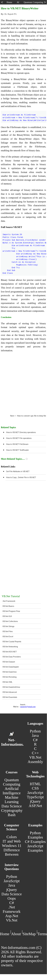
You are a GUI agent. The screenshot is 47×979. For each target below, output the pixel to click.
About (16, 934)
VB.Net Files (7, 631)
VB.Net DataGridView (11, 687)
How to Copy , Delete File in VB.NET (21, 477)
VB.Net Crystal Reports (11, 642)
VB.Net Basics (8, 606)
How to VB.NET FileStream (17, 444)
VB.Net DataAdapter (10, 667)
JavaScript (35, 792)
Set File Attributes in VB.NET (17, 471)
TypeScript (35, 797)
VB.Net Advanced (9, 692)
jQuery (35, 801)
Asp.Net (11, 916)
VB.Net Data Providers (11, 657)
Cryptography (12, 810)
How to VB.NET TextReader (17, 450)
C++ (35, 753)
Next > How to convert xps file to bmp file (28, 416)
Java (35, 735)
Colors (11, 837)
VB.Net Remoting (9, 677)
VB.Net (35, 757)
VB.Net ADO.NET (9, 652)
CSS (35, 788)
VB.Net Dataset (8, 662)
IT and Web (12, 841)
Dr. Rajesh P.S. (10, 14)
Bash (11, 815)
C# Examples (35, 841)
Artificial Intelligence (12, 790)
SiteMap (29, 934)
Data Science (11, 806)
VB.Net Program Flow (11, 611)
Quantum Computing (11, 782)
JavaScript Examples (35, 848)
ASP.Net (35, 806)
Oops (12, 898)
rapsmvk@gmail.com (28, 707)
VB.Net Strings (8, 626)
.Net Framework (8, 601)
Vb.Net (11, 920)
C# (35, 740)
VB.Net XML (7, 682)
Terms (42, 934)
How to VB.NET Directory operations (21, 432)
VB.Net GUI (7, 616)
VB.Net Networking (10, 647)
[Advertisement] (23, 382)
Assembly (35, 762)
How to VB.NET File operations (19, 438)
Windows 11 (11, 845)
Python (35, 731)
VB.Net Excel (7, 636)
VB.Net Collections (10, 621)
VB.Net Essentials (9, 697)
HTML (35, 784)
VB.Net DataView (9, 672)
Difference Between (12, 852)
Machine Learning (12, 799)
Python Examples (35, 835)
